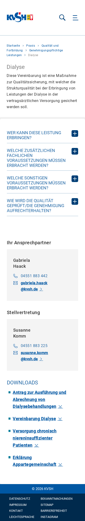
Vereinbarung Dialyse (34, 418)
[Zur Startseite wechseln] (20, 17)
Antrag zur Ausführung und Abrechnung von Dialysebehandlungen (39, 399)
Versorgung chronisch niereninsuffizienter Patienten (34, 437)
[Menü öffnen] (75, 17)
